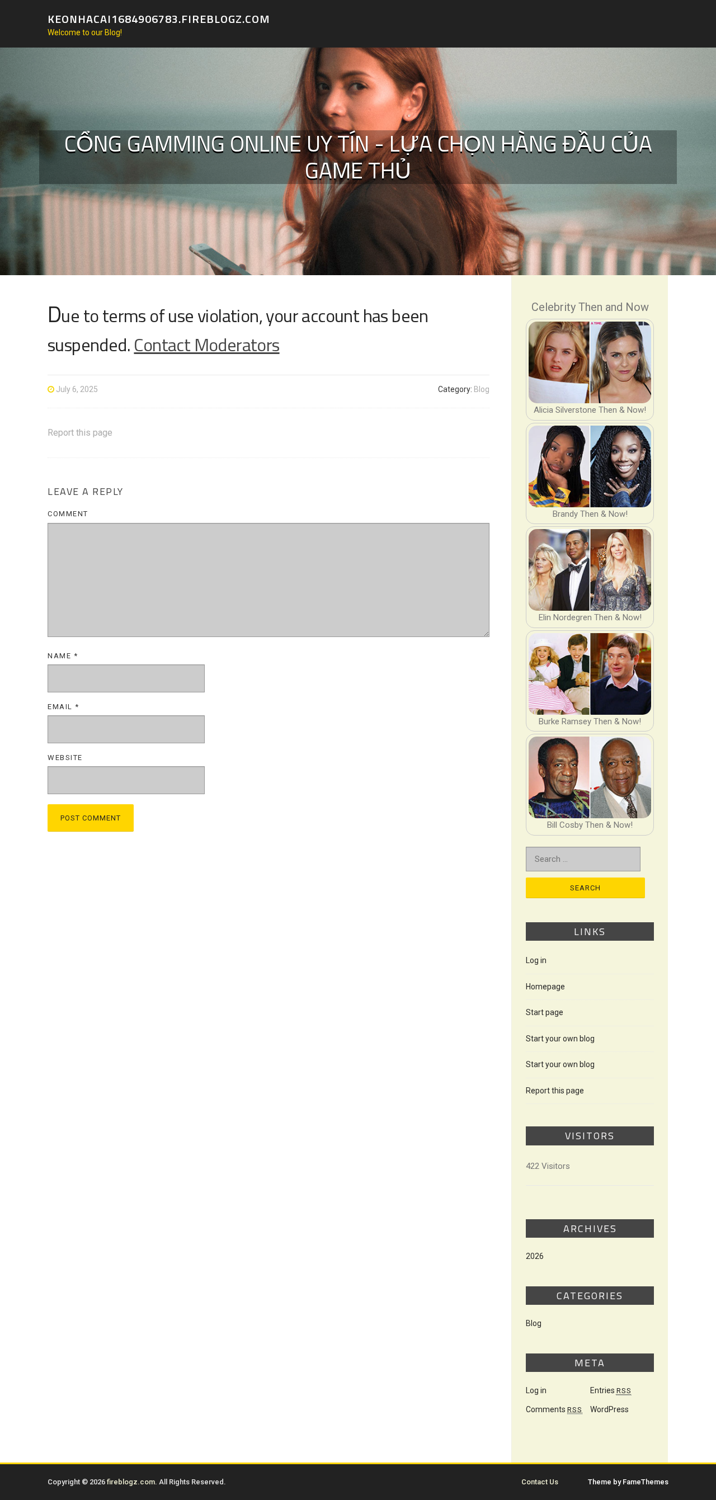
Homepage (545, 986)
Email (63, 706)
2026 (535, 1256)
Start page (544, 1012)
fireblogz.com (131, 1482)
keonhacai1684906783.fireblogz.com (159, 18)
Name (63, 656)
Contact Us (539, 1482)
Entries (611, 1390)
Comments (554, 1409)
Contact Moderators (206, 344)
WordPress (609, 1409)
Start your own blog (560, 1038)
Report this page (80, 432)
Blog (481, 389)
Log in (536, 960)
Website (65, 757)
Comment (68, 514)
